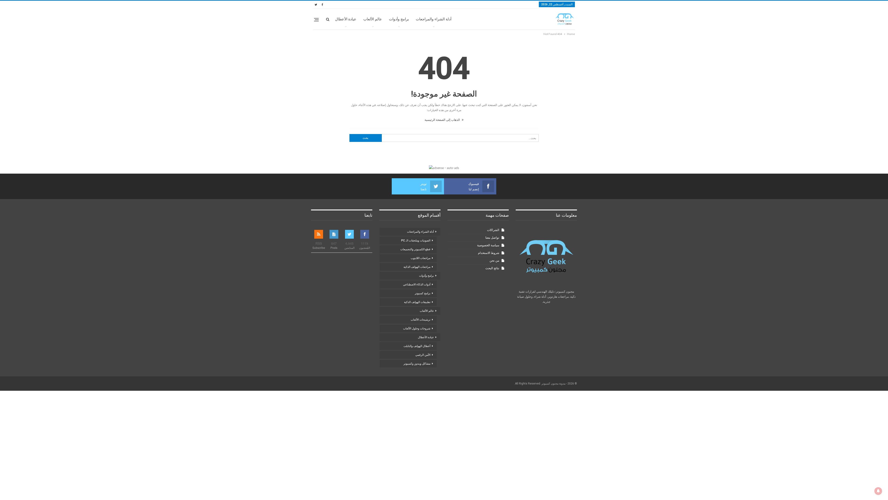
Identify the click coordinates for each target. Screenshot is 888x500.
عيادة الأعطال (345, 19)
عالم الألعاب (372, 19)
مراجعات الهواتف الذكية (417, 267)
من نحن (494, 260)
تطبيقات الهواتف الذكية (417, 302)
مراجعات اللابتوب (420, 258)
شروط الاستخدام (488, 253)
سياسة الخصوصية (488, 245)
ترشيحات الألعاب (420, 319)
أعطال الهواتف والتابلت (417, 346)
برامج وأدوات (399, 19)
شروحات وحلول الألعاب (416, 328)
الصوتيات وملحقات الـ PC (415, 240)
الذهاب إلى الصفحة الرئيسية (443, 120)
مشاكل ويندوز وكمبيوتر (417, 363)
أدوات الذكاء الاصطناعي (416, 284)
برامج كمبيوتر (422, 293)
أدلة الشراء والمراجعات (433, 19)
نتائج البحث (492, 268)
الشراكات (493, 230)
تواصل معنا (492, 237)
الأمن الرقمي (422, 354)
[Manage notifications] (878, 491)
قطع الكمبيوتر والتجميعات (415, 249)
